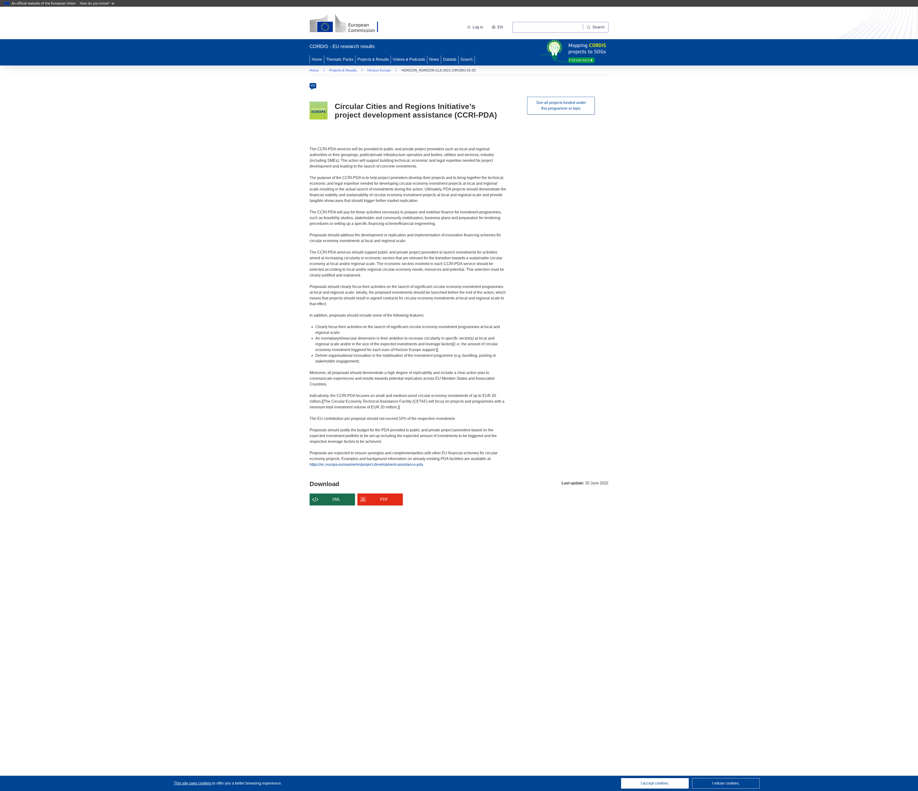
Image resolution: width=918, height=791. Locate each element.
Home (317, 59)
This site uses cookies (193, 783)
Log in (478, 27)
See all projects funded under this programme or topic (561, 105)
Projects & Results (373, 59)
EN (313, 85)
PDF (384, 499)
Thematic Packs (339, 59)
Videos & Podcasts (409, 59)
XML (336, 499)
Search (466, 59)
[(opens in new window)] (348, 23)
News (434, 59)
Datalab (449, 59)
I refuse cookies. (726, 783)
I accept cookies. (655, 783)
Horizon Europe (379, 70)
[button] (497, 27)
